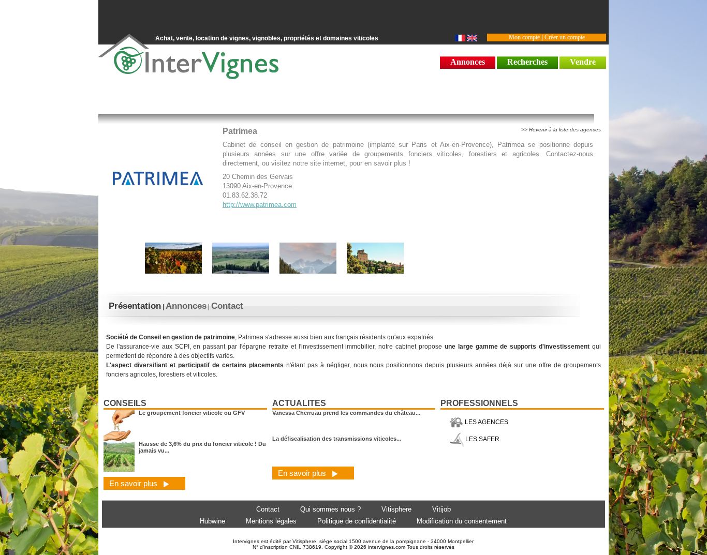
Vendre (583, 61)
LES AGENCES (485, 422)
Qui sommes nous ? (330, 509)
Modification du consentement (462, 521)
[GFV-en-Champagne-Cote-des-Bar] (173, 272)
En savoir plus (134, 483)
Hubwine (212, 521)
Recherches (527, 61)
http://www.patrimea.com (260, 204)
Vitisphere (396, 509)
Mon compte (524, 37)
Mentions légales (271, 521)
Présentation (135, 306)
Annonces (467, 61)
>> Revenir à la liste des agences (561, 129)
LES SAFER (481, 439)
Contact (227, 306)
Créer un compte (564, 37)
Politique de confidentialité (356, 521)
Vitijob (441, 509)
